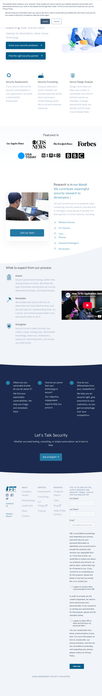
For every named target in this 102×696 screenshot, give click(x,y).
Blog (56, 505)
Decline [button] (56, 21)
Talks (56, 500)
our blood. (80, 184)
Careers (26, 516)
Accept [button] (45, 21)
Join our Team (27, 232)
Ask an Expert (50, 457)
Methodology (28, 500)
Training (42, 510)
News (24, 510)
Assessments (44, 491)
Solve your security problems (24, 45)
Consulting (43, 496)
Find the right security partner (24, 56)
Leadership (27, 505)
